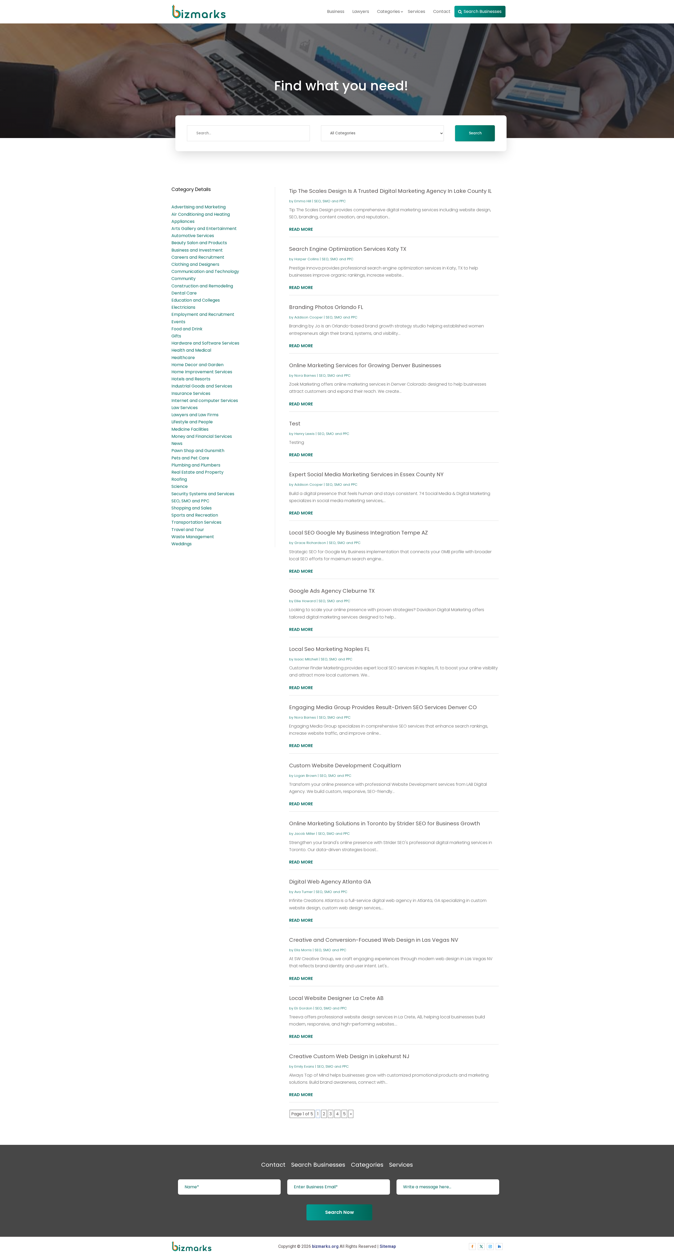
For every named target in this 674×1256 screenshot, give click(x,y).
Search (475, 133)
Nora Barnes (305, 375)
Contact (441, 11)
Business (335, 11)
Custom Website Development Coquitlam (345, 765)
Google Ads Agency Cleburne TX (332, 591)
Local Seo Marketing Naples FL (329, 649)
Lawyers (360, 11)
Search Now (339, 1212)
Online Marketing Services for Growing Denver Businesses (365, 365)
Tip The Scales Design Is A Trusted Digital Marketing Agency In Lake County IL (390, 191)
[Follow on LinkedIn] (499, 1246)
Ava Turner (303, 891)
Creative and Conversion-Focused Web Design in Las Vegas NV (373, 940)
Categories (388, 11)
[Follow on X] (481, 1246)
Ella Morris (303, 950)
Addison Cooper (308, 317)
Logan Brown (305, 775)
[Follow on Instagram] (490, 1246)
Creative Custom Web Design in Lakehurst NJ (349, 1056)
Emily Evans (304, 1066)
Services (416, 11)
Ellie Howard (305, 601)
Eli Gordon (303, 1008)
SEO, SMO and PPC (330, 201)
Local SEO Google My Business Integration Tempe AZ (358, 532)
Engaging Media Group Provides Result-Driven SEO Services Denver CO (383, 707)
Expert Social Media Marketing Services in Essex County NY (366, 474)
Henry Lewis (304, 433)
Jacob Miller (304, 833)
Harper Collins (306, 259)
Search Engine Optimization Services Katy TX (347, 249)
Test (294, 423)
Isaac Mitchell (306, 659)
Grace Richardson (310, 542)
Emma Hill (302, 201)
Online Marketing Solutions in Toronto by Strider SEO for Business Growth (384, 823)
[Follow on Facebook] (472, 1246)
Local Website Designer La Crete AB (336, 998)
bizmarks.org (325, 1246)
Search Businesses (483, 11)
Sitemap (388, 1246)
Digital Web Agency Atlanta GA (330, 881)
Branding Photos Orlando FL (326, 307)
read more (301, 229)
